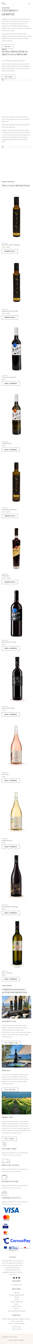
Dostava (16, 1299)
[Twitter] (16, 1278)
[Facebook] (14, 1278)
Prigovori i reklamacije (16, 1301)
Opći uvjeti (16, 1292)
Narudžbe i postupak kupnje (16, 1295)
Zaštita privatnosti (16, 1306)
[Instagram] (19, 1278)
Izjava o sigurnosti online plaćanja (16, 1311)
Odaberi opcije (9, 251)
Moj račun (16, 1308)
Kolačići (17, 1304)
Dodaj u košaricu (10, 383)
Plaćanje (16, 1297)
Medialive (21, 1340)
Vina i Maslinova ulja (16, 1284)
